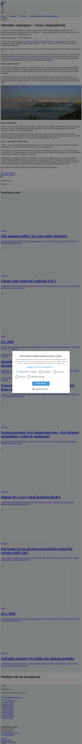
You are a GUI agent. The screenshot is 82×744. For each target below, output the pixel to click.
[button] (41, 367)
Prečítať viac (60, 363)
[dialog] (41, 372)
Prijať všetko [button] (41, 383)
